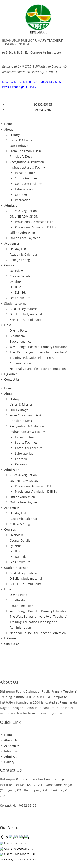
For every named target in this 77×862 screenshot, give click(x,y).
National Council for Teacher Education (38, 369)
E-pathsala (17, 336)
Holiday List (18, 249)
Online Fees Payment (25, 238)
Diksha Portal (19, 330)
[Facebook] (17, 817)
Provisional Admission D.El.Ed (36, 227)
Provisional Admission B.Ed (34, 222)
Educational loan (22, 341)
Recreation (22, 200)
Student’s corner (16, 303)
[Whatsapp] (5, 817)
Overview (16, 271)
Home (8, 124)
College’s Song (20, 260)
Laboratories (24, 189)
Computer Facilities (29, 184)
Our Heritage (19, 146)
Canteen (21, 195)
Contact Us (12, 379)
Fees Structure (20, 298)
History (15, 135)
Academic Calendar (23, 254)
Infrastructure (25, 173)
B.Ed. (18, 287)
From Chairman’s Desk (25, 151)
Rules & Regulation (23, 211)
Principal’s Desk (21, 156)
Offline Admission (22, 233)
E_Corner (10, 374)
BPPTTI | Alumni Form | (27, 320)
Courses (10, 265)
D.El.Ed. (20, 292)
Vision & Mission (21, 140)
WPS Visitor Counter (25, 859)
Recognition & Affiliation (27, 162)
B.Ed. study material (24, 309)
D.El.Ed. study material (26, 314)
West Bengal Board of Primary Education (39, 347)
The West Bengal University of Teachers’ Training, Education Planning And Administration (38, 357)
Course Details (20, 276)
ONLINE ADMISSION (24, 216)
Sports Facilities (26, 178)
